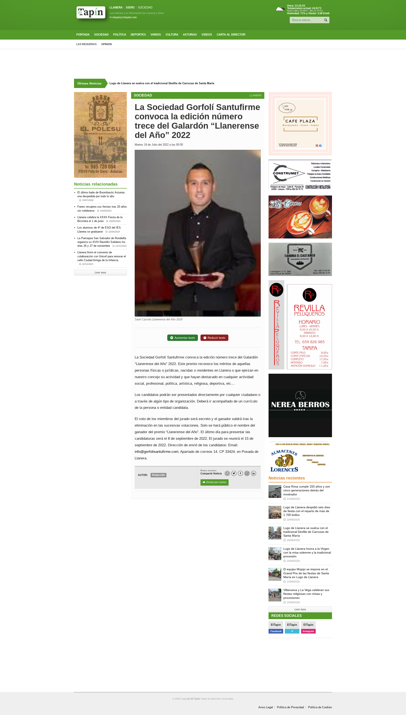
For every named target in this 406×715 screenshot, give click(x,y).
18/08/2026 (291, 519)
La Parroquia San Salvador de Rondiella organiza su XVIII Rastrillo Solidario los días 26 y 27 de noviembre (102, 242)
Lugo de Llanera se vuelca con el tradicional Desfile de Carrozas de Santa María (162, 83)
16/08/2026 (291, 540)
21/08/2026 (291, 498)
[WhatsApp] (227, 473)
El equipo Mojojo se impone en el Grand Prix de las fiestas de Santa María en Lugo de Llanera (306, 573)
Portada (82, 34)
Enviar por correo (214, 482)
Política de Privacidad (290, 707)
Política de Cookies (320, 707)
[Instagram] (247, 473)
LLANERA (116, 7)
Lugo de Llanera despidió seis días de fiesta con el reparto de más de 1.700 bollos (306, 511)
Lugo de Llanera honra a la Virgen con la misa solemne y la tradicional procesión (307, 552)
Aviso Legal (265, 707)
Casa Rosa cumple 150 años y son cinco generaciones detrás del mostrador (306, 490)
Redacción (158, 475)
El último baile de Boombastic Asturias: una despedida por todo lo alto (101, 196)
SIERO (130, 7)
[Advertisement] (203, 63)
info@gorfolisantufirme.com (156, 451)
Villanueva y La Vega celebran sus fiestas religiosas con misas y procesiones (306, 593)
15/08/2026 (291, 581)
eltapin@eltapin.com (124, 17)
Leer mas (100, 272)
